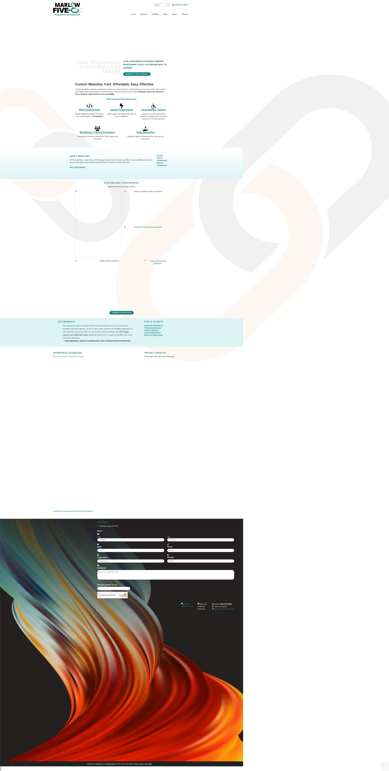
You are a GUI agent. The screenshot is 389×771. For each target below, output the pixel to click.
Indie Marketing (145, 132)
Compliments (162, 160)
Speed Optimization (121, 109)
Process (160, 155)
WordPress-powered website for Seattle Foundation (73, 511)
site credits (148, 764)
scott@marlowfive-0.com (224, 609)
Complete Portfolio (121, 313)
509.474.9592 (181, 5)
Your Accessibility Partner (147, 255)
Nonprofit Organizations (153, 325)
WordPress (99, 764)
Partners (160, 163)
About (174, 14)
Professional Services (152, 328)
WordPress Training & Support (97, 132)
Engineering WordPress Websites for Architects (98, 255)
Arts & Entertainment (152, 333)
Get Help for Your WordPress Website (108, 306)
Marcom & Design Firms (153, 335)
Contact (185, 14)
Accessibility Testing (154, 109)
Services (144, 14)
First (98, 537)
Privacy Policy (139, 764)
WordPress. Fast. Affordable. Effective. (147, 221)
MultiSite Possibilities (157, 306)
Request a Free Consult (137, 74)
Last (168, 537)
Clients (159, 158)
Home (133, 14)
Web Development (89, 109)
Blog (165, 14)
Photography (162, 165)
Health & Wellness (151, 330)
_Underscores (110, 764)
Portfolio (155, 14)
